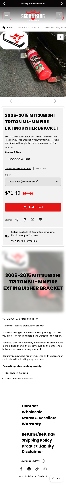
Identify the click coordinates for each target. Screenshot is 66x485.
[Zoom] (60, 37)
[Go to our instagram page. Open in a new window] (29, 469)
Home (10, 27)
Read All (9, 147)
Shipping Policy (37, 440)
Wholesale (32, 412)
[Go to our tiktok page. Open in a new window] (37, 469)
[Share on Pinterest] (40, 220)
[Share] (17, 220)
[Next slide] (55, 101)
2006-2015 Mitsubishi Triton (18, 168)
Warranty (31, 424)
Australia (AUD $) (30, 461)
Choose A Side (13, 152)
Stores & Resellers (39, 418)
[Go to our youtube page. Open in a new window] (45, 469)
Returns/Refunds (38, 434)
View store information (24, 240)
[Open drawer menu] (6, 15)
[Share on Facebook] (24, 220)
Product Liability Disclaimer (38, 449)
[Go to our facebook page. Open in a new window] (21, 469)
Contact (30, 406)
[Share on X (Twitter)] (32, 220)
